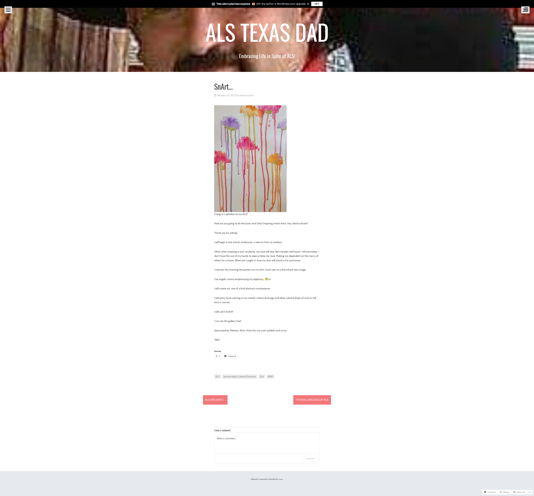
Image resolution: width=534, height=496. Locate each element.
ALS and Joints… (215, 399)
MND (270, 376)
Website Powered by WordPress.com (267, 479)
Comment (310, 458)
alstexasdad (246, 95)
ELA (262, 376)
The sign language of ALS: (312, 399)
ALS (217, 376)
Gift (317, 4)
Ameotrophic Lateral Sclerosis (239, 376)
